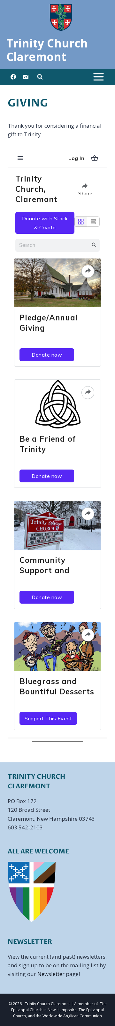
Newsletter (51, 974)
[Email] (25, 77)
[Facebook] (13, 77)
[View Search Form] (40, 77)
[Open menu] (98, 77)
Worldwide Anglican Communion (72, 1016)
